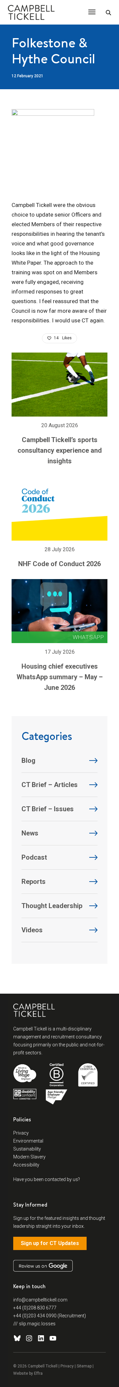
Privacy (21, 1133)
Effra (38, 1373)
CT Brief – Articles (49, 785)
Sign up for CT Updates (50, 1243)
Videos (32, 930)
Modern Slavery (29, 1156)
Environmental (28, 1141)
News (29, 833)
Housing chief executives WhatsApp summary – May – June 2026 (60, 677)
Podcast (34, 857)
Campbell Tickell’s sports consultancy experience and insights (60, 450)
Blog (28, 760)
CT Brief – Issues (47, 809)
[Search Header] (108, 13)
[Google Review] (43, 1266)
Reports (33, 882)
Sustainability (27, 1149)
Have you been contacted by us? (46, 1179)
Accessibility (26, 1164)
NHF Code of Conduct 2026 (59, 564)
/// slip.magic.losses (34, 1323)
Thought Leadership (51, 906)
